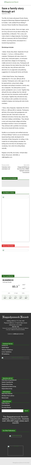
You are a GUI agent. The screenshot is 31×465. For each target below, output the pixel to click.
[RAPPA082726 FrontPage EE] (15, 197)
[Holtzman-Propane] (15, 260)
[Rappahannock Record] (15, 2)
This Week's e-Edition (8, 192)
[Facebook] (8, 183)
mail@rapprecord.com (18, 333)
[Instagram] (15, 183)
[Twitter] (22, 183)
